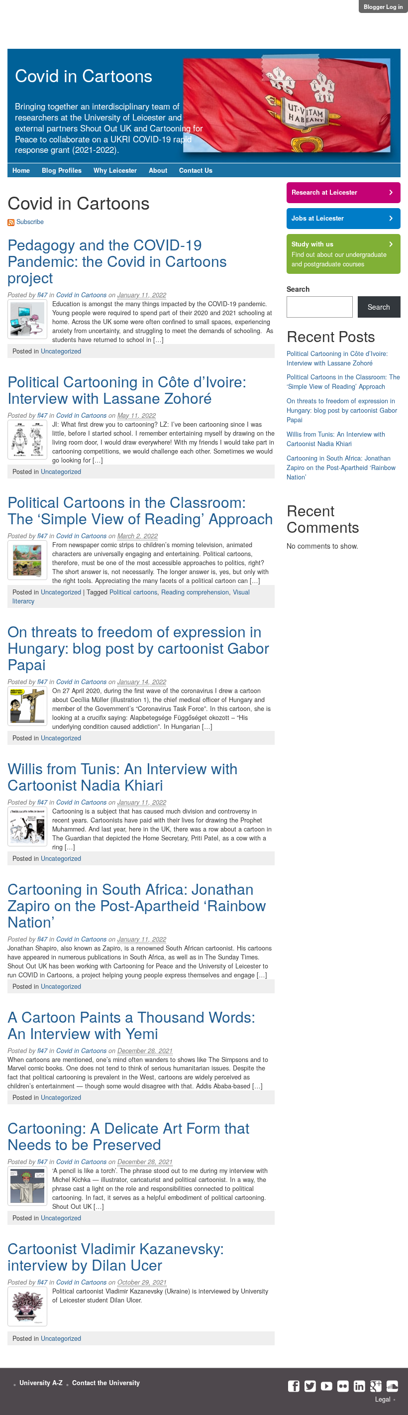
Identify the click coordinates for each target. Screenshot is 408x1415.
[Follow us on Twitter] (308, 1386)
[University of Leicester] (50, 20)
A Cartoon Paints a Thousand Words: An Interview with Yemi (131, 1025)
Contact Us (195, 170)
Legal (383, 1399)
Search (298, 289)
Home (21, 170)
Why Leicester (115, 170)
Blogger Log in (383, 6)
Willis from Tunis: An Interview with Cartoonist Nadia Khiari (122, 776)
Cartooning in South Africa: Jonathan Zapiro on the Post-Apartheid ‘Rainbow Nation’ (136, 905)
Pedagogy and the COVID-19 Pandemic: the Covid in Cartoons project (117, 261)
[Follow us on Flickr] (340, 1386)
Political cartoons (133, 592)
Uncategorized (61, 351)
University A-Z (41, 1382)
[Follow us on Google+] (373, 1386)
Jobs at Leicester (318, 218)
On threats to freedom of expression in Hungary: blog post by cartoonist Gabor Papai (138, 647)
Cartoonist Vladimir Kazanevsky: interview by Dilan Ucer (115, 1256)
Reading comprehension (195, 592)
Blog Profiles (62, 170)
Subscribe (30, 221)
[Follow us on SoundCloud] (390, 1386)
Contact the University (106, 1382)
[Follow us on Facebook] (291, 1386)
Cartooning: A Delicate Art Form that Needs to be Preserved (128, 1136)
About (158, 170)
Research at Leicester (324, 192)
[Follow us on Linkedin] (357, 1386)
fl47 (42, 294)
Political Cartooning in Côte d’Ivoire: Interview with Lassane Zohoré (126, 389)
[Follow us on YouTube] (324, 1386)
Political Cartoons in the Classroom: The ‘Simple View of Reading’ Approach (140, 510)
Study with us (312, 243)
